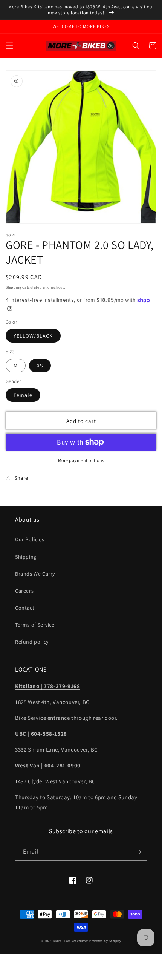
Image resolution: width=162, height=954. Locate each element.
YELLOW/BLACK (33, 335)
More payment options (81, 460)
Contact (24, 607)
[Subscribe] (138, 852)
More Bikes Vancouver (70, 941)
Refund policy (32, 641)
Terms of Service (35, 624)
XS (40, 365)
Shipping (13, 287)
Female (23, 395)
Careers (24, 590)
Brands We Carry (35, 573)
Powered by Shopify (105, 941)
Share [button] (21, 477)
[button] (9, 45)
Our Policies (29, 539)
